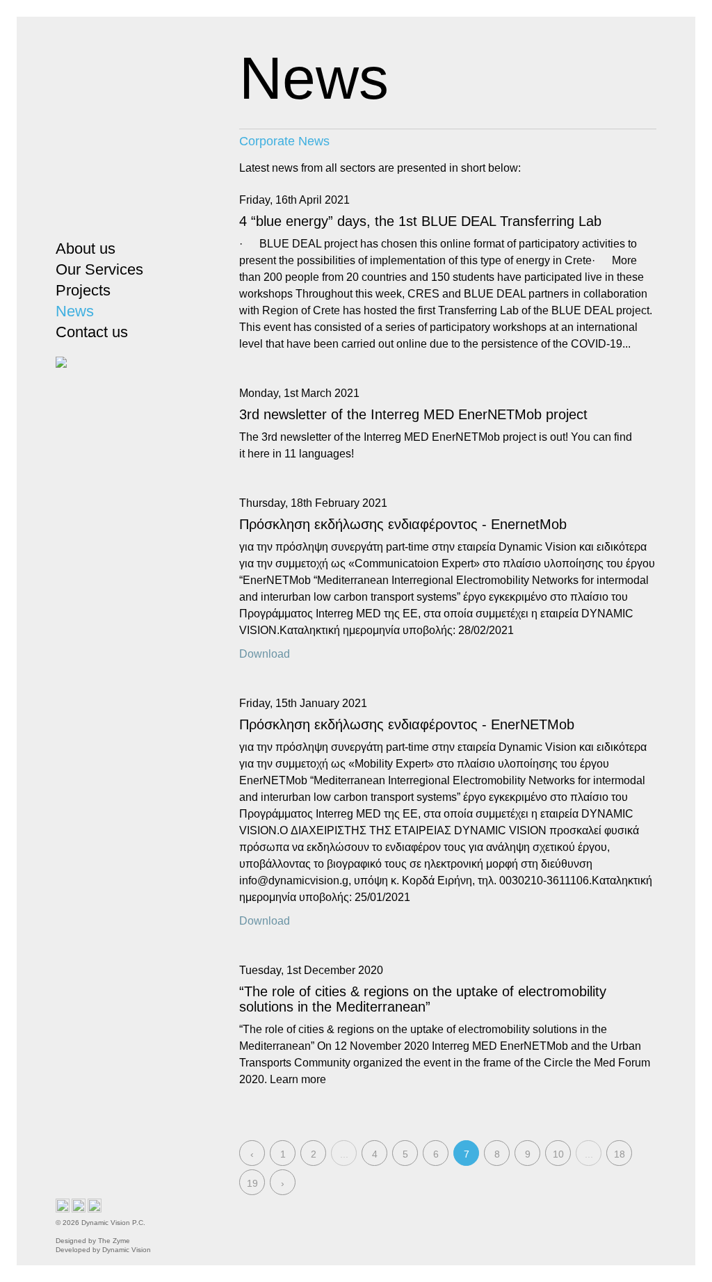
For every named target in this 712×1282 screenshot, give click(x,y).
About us (85, 248)
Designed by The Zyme (96, 1240)
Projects (83, 290)
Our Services (99, 269)
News (75, 311)
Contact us (92, 332)
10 (558, 1154)
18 (619, 1154)
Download (264, 654)
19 (252, 1183)
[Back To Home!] (116, 130)
